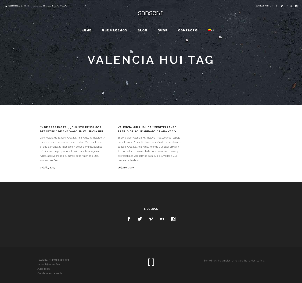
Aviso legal (43, 268)
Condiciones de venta (49, 273)
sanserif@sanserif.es (46, 6)
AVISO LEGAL (62, 6)
